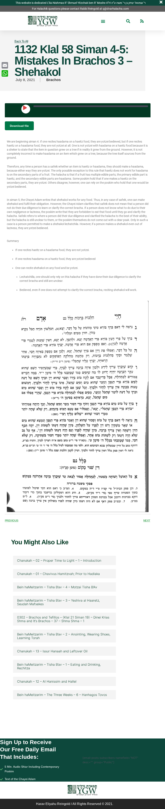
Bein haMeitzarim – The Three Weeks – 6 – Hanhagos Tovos (62, 695)
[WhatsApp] (5, 73)
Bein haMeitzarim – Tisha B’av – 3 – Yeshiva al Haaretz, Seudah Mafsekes (58, 602)
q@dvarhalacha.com (116, 8)
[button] (103, 21)
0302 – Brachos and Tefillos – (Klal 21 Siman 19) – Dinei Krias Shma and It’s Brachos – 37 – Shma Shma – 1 (63, 619)
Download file (19, 125)
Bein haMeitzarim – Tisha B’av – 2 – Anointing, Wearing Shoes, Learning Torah (63, 636)
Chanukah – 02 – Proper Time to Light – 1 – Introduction (59, 560)
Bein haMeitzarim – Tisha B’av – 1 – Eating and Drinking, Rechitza (59, 666)
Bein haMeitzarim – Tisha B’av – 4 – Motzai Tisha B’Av (57, 587)
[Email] (5, 65)
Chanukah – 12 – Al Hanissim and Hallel (46, 681)
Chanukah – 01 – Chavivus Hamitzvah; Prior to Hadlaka (58, 574)
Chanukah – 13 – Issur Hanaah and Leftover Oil (52, 651)
